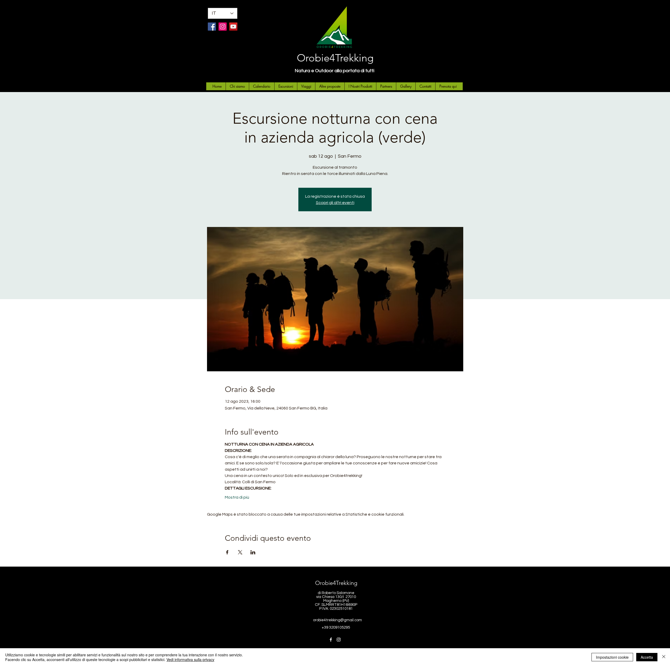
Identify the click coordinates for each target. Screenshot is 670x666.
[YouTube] (233, 26)
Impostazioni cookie (612, 657)
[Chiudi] (664, 657)
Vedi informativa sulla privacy (190, 659)
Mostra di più (237, 497)
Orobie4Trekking (335, 58)
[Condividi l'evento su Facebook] (227, 552)
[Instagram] (223, 26)
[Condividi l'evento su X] (240, 552)
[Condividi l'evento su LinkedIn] (252, 552)
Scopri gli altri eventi (335, 203)
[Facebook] (212, 26)
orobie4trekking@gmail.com (337, 620)
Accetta (647, 657)
